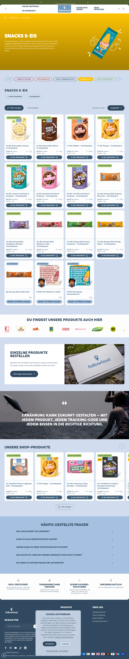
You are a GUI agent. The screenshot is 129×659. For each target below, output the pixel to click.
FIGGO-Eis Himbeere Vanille (48, 292)
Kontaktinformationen (33, 655)
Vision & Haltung (98, 615)
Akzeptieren (49, 644)
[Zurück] (41, 2)
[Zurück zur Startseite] (5, 18)
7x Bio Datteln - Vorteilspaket (79, 146)
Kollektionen (14, 18)
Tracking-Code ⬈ (98, 612)
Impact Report (98, 618)
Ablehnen (65, 644)
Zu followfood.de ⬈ (99, 621)
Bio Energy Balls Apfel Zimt (18, 292)
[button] (4, 655)
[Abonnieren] (35, 626)
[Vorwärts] (88, 2)
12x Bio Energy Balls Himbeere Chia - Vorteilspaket (45, 244)
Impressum (22, 655)
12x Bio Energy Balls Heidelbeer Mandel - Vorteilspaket (14, 244)
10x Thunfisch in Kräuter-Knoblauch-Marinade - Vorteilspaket (108, 486)
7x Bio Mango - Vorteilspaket (109, 146)
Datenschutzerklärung (64, 637)
